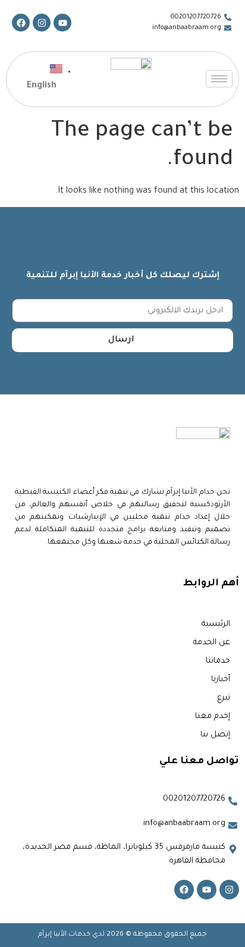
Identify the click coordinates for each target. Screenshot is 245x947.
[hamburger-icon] (219, 78)
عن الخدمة (211, 642)
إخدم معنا (212, 716)
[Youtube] (62, 23)
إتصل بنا (215, 734)
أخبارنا (220, 679)
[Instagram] (42, 23)
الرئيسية (216, 624)
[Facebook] (21, 23)
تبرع (223, 698)
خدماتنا (218, 661)
